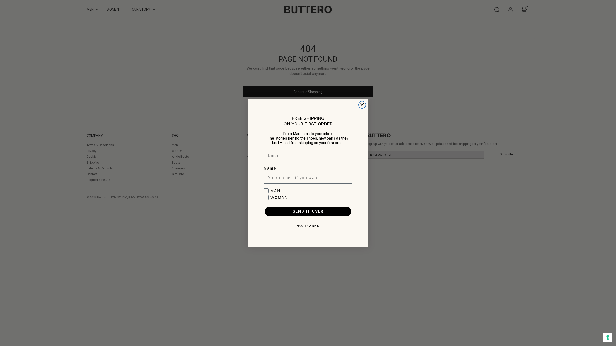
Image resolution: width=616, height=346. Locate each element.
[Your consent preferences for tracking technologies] (607, 337)
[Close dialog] (362, 104)
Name (270, 168)
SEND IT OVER (308, 211)
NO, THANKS (308, 226)
